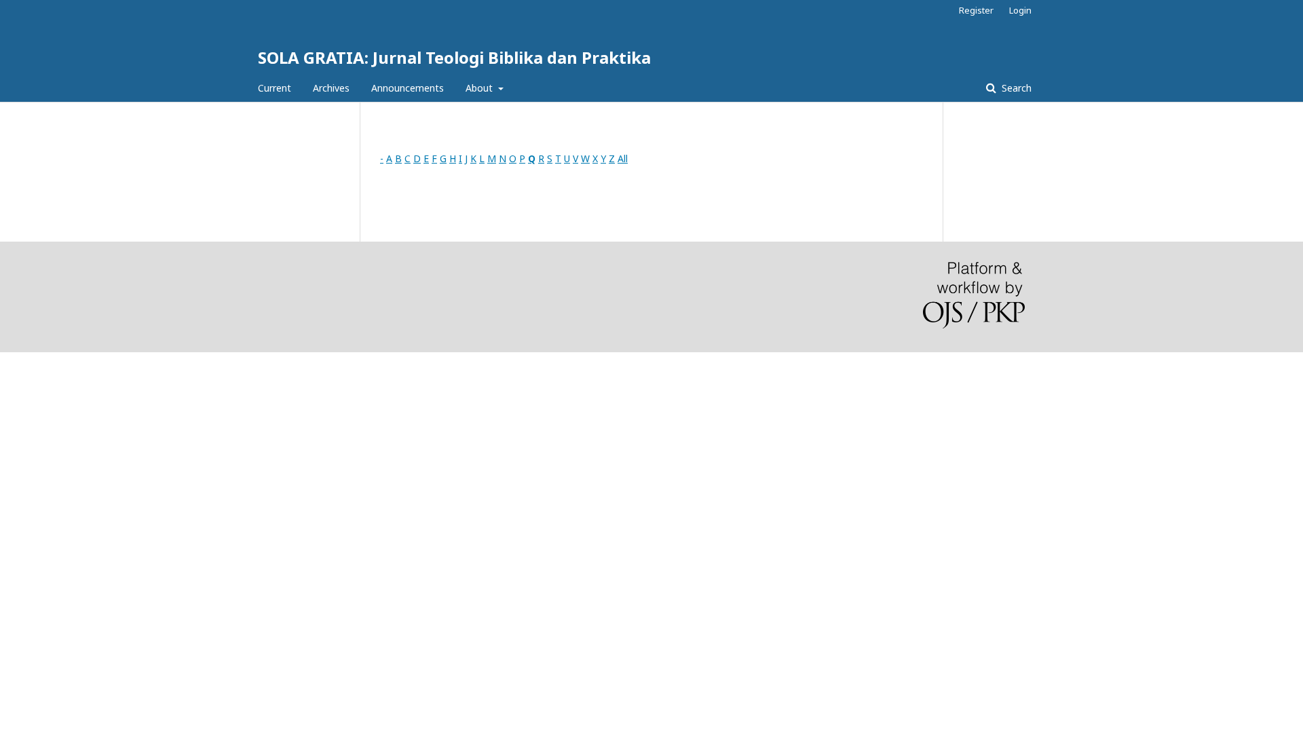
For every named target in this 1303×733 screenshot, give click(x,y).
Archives (331, 87)
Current (274, 87)
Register (976, 10)
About (480, 87)
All (623, 158)
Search (1015, 87)
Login (1020, 10)
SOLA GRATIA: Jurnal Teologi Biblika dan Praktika (454, 57)
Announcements (407, 87)
